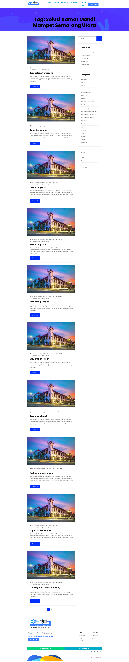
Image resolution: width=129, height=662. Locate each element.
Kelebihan (56, 2)
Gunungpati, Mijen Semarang (45, 587)
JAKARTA (83, 98)
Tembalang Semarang (41, 73)
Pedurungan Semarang (42, 473)
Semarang (46, 69)
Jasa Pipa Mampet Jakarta (87, 105)
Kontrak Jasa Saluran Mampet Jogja (89, 52)
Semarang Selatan (39, 359)
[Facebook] (97, 652)
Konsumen (83, 130)
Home (49, 2)
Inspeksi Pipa (64, 2)
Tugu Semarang (38, 130)
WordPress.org (84, 167)
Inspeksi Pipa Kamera (86, 92)
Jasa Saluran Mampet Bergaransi (88, 111)
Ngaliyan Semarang (40, 530)
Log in (82, 157)
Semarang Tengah (39, 301)
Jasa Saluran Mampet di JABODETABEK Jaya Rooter (42, 67)
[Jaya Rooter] (100, 652)
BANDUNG (83, 82)
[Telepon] (94, 652)
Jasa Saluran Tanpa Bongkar (87, 117)
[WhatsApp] (91, 652)
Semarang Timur (38, 244)
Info (83, 5)
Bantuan (84, 2)
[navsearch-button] (88, 2)
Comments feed (85, 164)
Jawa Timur (83, 124)
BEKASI (83, 86)
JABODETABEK (84, 95)
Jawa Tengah (41, 69)
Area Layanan (74, 2)
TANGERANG (84, 142)
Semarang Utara (38, 187)
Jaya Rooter (99, 657)
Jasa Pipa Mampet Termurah (87, 108)
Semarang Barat (38, 416)
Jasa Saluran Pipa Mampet (87, 114)
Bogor (82, 89)
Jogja (82, 127)
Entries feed (84, 161)
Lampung (83, 133)
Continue (34, 86)
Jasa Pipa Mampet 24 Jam (87, 101)
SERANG (83, 139)
